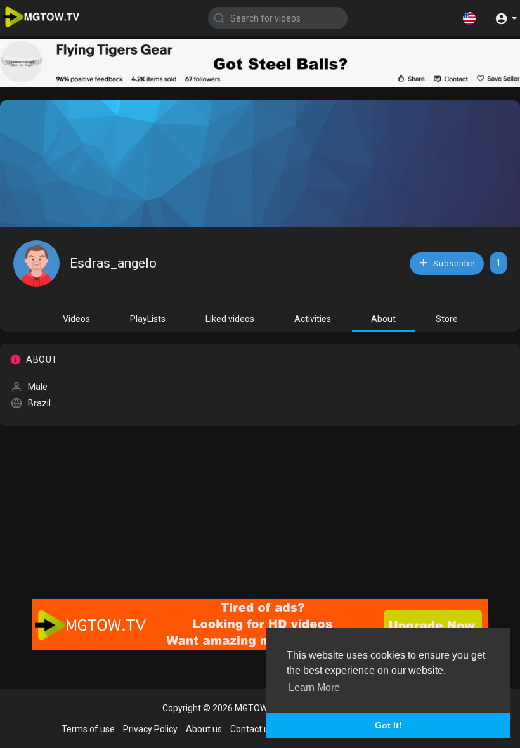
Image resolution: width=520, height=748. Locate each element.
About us (204, 729)
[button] (469, 17)
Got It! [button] (388, 725)
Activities (312, 319)
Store (447, 319)
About (383, 319)
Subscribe (453, 263)
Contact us (251, 729)
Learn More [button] (314, 687)
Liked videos (229, 319)
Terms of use (88, 729)
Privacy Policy (150, 729)
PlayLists (148, 319)
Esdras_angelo (113, 263)
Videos (76, 319)
